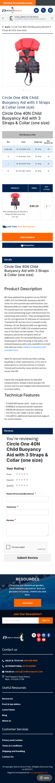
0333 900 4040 (30, 660)
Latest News (8, 709)
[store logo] (18, 10)
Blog (4, 715)
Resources (7, 698)
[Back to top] (50, 773)
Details (8, 259)
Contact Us (8, 756)
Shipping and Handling (13, 751)
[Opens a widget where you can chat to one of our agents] (44, 778)
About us (6, 720)
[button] (23, 90)
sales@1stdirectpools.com (29, 671)
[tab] (27, 260)
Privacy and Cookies (12, 740)
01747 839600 (29, 666)
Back (7, 26)
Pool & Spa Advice (11, 704)
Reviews (8, 430)
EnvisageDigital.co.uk (39, 772)
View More (28, 602)
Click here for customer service (17, 3)
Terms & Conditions (12, 745)
